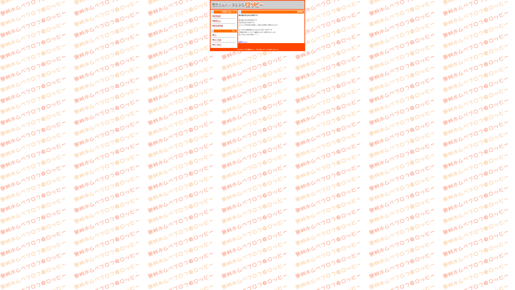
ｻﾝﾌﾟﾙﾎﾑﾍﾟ (218, 45)
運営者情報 (218, 26)
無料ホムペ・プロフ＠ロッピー (256, 49)
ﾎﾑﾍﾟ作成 (217, 40)
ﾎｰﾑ (215, 35)
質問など (217, 21)
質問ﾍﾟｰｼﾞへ (243, 42)
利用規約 (217, 16)
